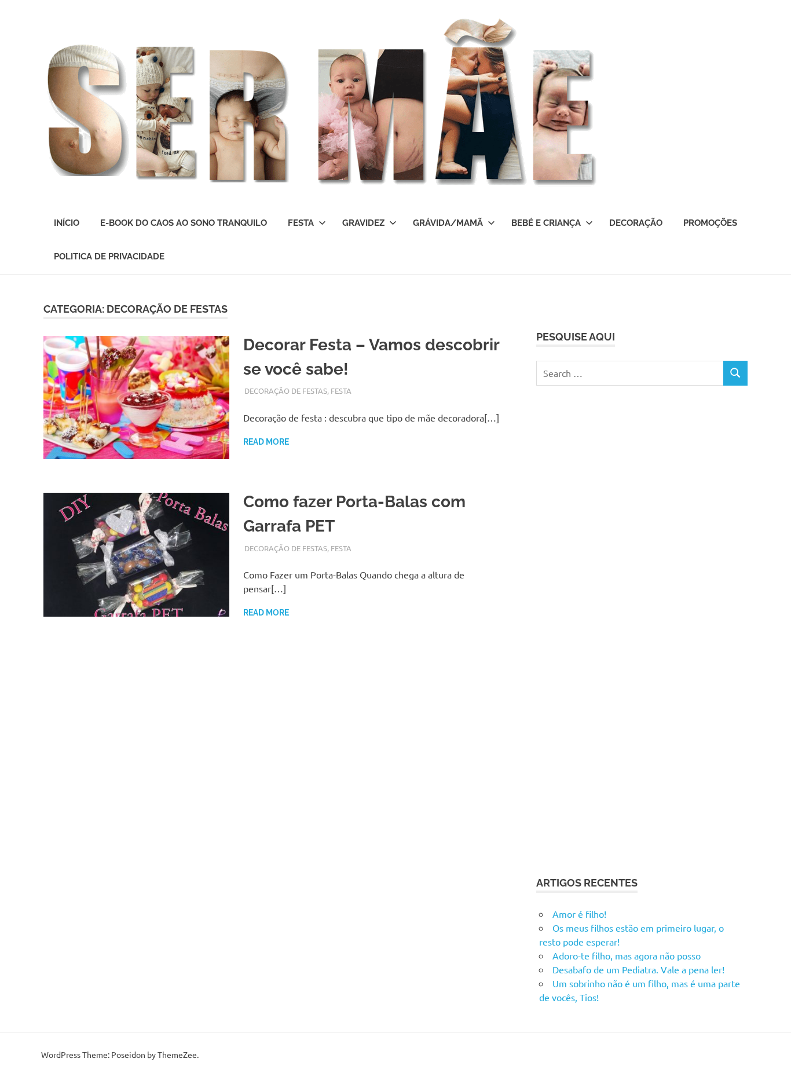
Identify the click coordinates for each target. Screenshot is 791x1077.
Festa (301, 223)
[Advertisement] (623, 629)
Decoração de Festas (285, 390)
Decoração (635, 223)
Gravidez (363, 223)
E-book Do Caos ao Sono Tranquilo (183, 223)
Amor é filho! (579, 914)
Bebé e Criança (546, 223)
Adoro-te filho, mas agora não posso (626, 955)
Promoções (710, 223)
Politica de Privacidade (109, 256)
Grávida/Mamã (448, 223)
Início (66, 223)
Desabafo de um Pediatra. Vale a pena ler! (638, 969)
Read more (266, 441)
